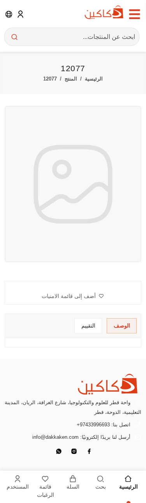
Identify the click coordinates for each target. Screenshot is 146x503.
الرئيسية (94, 79)
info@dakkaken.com (55, 437)
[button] (73, 296)
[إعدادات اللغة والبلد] (9, 14)
